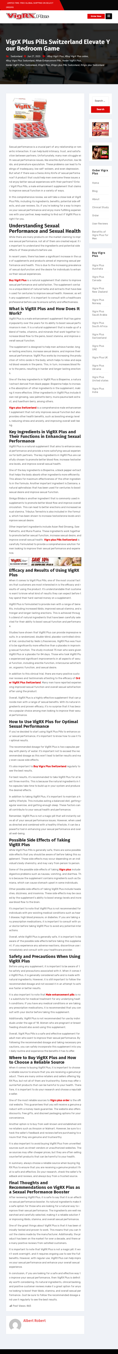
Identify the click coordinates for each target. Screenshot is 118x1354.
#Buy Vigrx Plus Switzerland (20, 60)
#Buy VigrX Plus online (76, 56)
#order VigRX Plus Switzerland (21, 65)
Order (95, 215)
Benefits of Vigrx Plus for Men (100, 235)
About (95, 199)
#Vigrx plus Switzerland (92, 65)
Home (95, 182)
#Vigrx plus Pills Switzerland (65, 65)
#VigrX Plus (44, 65)
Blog (95, 191)
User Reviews (100, 223)
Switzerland (16, 56)
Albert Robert (34, 1321)
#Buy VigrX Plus (55, 56)
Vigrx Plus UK (100, 357)
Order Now (96, 16)
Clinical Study (100, 207)
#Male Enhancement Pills (48, 60)
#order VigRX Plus (71, 60)
